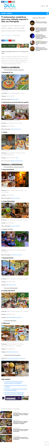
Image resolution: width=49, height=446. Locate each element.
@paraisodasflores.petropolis (14, 317)
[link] (15, 226)
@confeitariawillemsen (12, 352)
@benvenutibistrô (15, 198)
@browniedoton (15, 99)
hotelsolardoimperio (16, 129)
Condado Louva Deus (16, 255)
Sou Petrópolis (8, 35)
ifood (17, 157)
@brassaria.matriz (11, 284)
